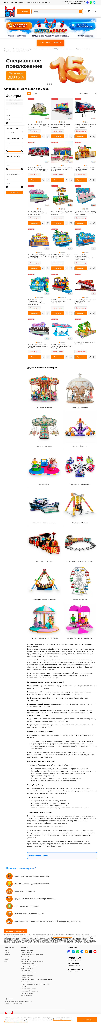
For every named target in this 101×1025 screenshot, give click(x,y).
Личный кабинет (26, 957)
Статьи (37, 2)
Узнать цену (34, 131)
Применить (14, 192)
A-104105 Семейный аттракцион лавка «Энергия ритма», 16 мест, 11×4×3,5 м (38, 169)
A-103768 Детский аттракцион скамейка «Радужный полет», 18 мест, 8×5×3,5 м (39, 256)
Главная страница (27, 950)
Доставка (21, 2)
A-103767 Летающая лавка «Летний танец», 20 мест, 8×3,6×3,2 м (60, 256)
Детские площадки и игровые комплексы (28, 49)
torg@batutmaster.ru (73, 3)
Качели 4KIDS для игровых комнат (59, 49)
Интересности (25, 977)
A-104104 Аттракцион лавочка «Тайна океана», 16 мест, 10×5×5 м (61, 169)
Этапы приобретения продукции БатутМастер (36, 979)
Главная (7, 49)
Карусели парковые (83, 49)
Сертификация (26, 970)
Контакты (30, 2)
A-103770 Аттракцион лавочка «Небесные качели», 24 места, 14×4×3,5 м (62, 212)
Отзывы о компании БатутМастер (32, 954)
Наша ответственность (28, 989)
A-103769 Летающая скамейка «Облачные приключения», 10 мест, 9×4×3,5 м (85, 212)
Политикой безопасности (62, 1020)
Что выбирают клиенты (39, 856)
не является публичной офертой (62, 937)
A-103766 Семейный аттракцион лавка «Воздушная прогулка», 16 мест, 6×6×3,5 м (83, 257)
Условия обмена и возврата (13, 1003)
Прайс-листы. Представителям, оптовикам (35, 984)
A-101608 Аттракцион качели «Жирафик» (84, 343)
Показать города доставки (15, 931)
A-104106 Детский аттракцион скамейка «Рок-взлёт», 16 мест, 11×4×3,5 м (85, 125)
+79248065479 (68, 1)
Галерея (23, 986)
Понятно (87, 1020)
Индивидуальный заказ (29, 973)
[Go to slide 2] (49, 84)
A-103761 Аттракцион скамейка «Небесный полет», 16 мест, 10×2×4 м (61, 346)
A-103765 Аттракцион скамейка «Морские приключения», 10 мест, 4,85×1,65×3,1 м (36, 302)
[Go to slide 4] (53, 84)
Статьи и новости (26, 952)
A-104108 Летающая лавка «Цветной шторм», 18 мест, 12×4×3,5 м (60, 125)
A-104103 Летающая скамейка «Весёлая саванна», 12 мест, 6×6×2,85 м (85, 169)
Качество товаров (27, 968)
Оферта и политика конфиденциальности (18, 1001)
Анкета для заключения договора (32, 961)
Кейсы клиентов (26, 995)
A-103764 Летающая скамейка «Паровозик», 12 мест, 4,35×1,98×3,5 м (62, 301)
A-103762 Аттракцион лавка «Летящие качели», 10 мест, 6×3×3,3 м (38, 346)
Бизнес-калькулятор (28, 963)
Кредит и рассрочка (27, 975)
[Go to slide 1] (47, 84)
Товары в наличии (27, 993)
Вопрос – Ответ (26, 982)
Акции (44, 2)
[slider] (6, 122)
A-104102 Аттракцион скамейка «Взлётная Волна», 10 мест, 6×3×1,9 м (38, 212)
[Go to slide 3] (51, 84)
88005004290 (81, 1)
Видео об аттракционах (29, 966)
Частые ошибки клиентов (29, 991)
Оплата (14, 2)
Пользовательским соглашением (16, 1022)
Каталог (7, 2)
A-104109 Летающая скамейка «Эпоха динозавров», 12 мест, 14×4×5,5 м (38, 125)
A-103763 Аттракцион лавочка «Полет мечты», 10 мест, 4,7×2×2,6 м (85, 301)
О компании (25, 959)
